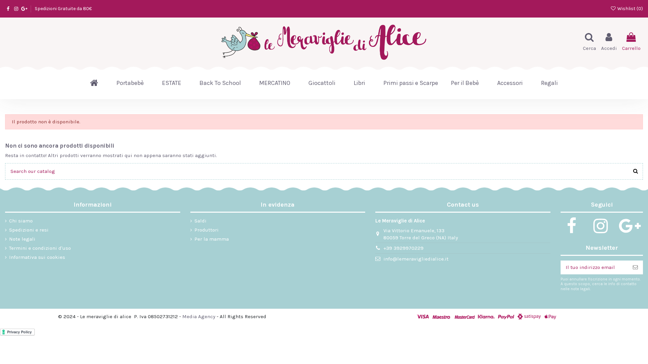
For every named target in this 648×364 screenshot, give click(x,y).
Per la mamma (211, 239)
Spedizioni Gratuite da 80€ (63, 8)
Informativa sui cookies (37, 257)
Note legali (22, 239)
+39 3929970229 (403, 248)
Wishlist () (629, 8)
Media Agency (198, 316)
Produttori (206, 230)
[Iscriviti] (635, 267)
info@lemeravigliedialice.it (416, 259)
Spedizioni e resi (29, 230)
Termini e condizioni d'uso (40, 248)
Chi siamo (21, 221)
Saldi (200, 221)
